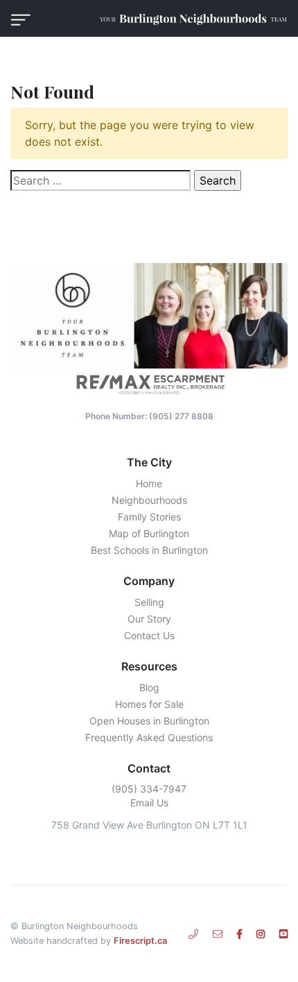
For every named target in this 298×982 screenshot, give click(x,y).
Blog (149, 687)
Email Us (149, 803)
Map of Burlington (149, 533)
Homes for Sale (149, 704)
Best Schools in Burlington (149, 550)
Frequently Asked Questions (149, 737)
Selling (149, 602)
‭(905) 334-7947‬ (149, 789)
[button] (20, 18)
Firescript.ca (140, 941)
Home (149, 483)
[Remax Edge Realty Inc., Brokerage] (149, 384)
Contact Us (149, 635)
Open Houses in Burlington (149, 721)
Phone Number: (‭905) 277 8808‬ (149, 416)
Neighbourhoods (149, 500)
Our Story (149, 619)
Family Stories (149, 517)
